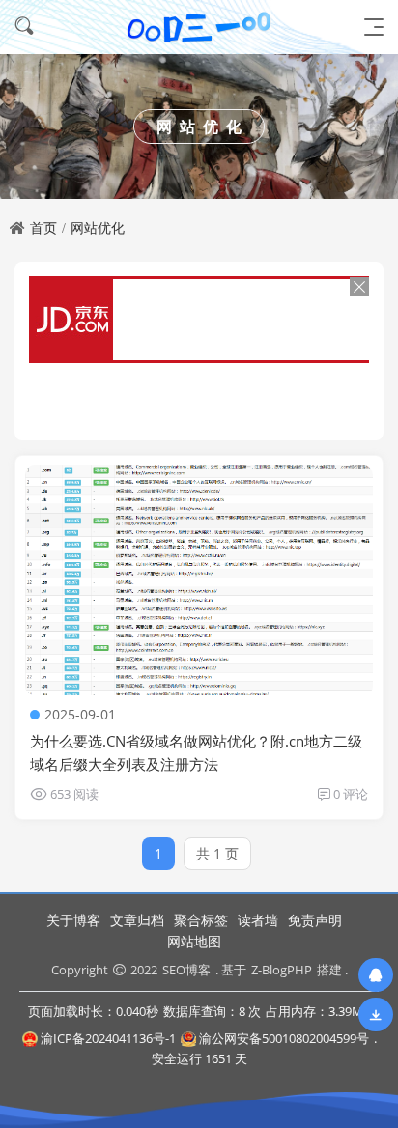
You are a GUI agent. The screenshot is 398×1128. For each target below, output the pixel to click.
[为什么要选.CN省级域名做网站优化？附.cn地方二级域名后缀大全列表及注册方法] (199, 580)
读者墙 (258, 920)
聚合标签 (201, 920)
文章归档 (137, 920)
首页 (43, 227)
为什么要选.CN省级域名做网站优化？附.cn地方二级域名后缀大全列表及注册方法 (196, 752)
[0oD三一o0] (199, 26)
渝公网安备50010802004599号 (284, 1038)
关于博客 (73, 920)
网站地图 (194, 941)
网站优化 (98, 227)
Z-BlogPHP (281, 969)
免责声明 (315, 920)
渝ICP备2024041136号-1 (108, 1038)
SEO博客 (186, 969)
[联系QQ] (376, 975)
